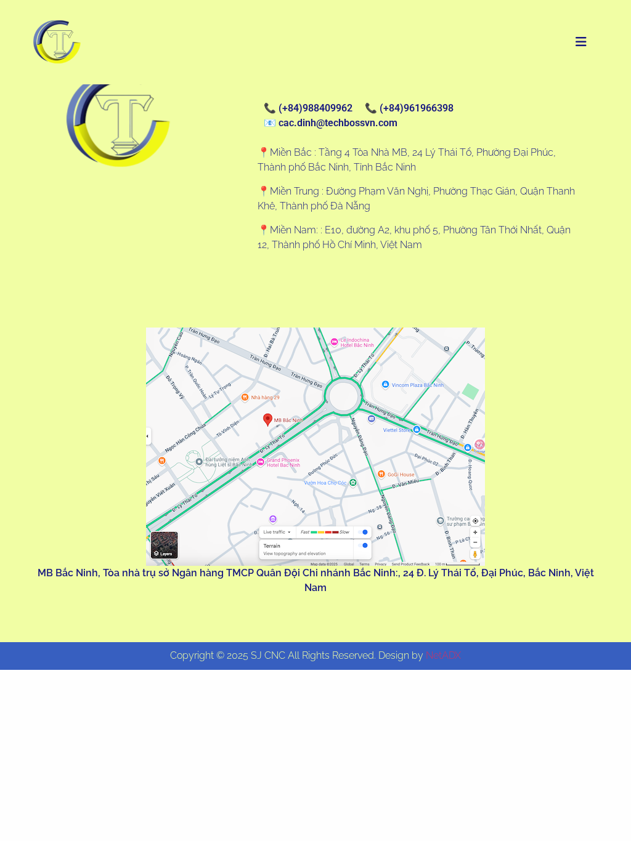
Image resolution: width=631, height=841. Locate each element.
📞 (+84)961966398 (409, 108)
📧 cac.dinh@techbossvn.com (330, 123)
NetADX (443, 655)
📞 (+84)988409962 (308, 108)
